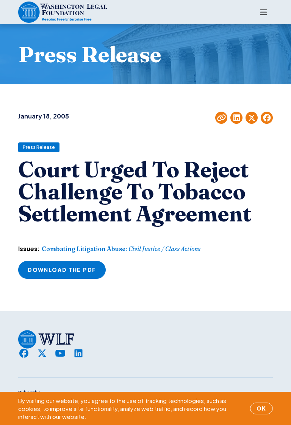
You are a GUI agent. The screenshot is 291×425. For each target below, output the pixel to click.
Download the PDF (62, 269)
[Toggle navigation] (263, 12)
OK (261, 408)
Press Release (39, 147)
